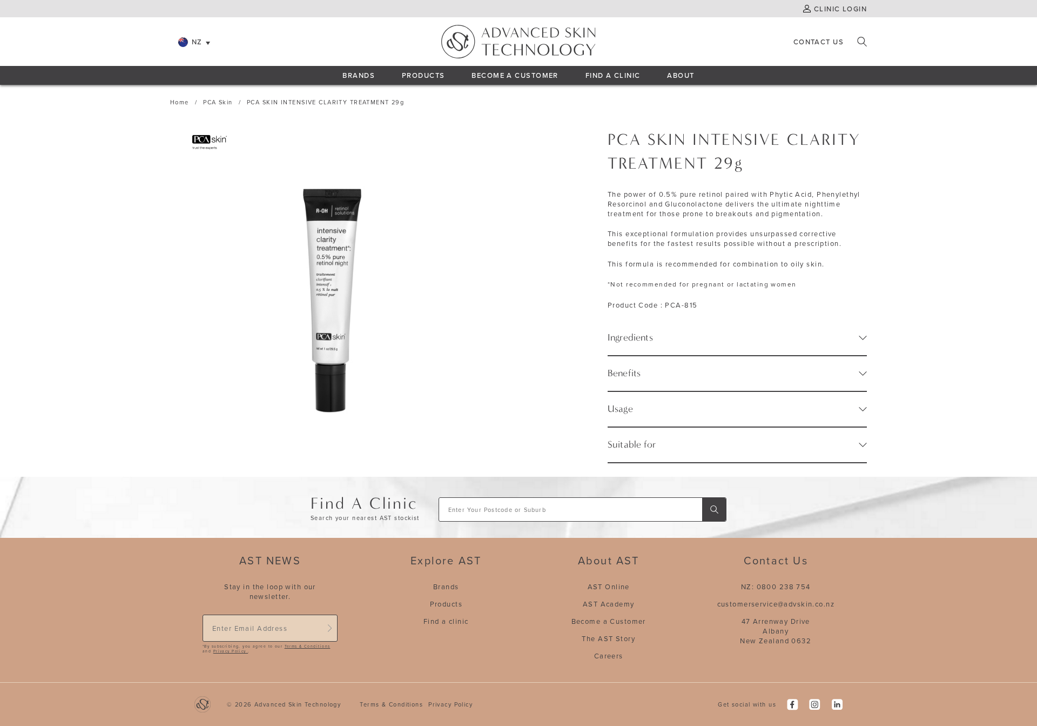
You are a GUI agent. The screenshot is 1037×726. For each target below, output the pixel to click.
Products (423, 75)
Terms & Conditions (308, 646)
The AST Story (608, 638)
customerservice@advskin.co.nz (775, 604)
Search (862, 41)
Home (179, 102)
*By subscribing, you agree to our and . (266, 649)
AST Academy (609, 604)
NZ (197, 41)
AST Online (609, 586)
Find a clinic (446, 621)
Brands (358, 75)
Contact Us (818, 41)
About (680, 75)
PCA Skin (217, 102)
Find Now (714, 509)
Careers (608, 656)
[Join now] (329, 628)
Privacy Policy (230, 651)
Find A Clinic (613, 75)
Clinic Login (840, 9)
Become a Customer (608, 621)
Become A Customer (515, 75)
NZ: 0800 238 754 (776, 586)
